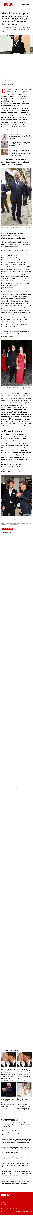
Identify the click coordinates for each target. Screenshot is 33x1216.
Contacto (3, 1204)
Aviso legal (5, 1211)
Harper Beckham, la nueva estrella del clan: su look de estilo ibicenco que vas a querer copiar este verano (16, 1183)
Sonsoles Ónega (18, 0)
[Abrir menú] (2, 4)
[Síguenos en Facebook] (5, 1208)
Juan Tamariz (11, 0)
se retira (13, 278)
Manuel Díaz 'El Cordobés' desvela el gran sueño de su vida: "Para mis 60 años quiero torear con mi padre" (24, 1073)
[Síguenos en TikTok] (11, 1208)
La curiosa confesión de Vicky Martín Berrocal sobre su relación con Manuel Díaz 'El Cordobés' (15, 334)
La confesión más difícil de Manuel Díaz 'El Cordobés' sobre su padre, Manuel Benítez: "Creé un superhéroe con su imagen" (8, 1073)
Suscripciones (5, 1201)
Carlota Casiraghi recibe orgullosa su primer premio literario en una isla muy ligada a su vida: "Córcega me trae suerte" (15, 1165)
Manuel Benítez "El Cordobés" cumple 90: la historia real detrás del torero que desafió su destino (8, 1102)
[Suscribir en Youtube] (13, 1208)
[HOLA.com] (8, 4)
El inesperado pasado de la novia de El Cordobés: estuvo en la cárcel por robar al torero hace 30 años (15, 244)
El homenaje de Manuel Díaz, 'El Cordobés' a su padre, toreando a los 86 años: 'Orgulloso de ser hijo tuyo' (15, 236)
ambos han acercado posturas (17, 103)
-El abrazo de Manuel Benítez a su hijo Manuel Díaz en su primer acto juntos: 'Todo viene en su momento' (15, 162)
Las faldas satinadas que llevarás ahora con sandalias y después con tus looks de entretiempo (20, 143)
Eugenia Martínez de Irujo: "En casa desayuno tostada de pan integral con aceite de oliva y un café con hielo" (16, 1124)
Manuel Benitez (8, 532)
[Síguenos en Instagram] (2, 1208)
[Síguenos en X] (8, 1208)
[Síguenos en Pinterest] (16, 1208)
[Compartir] (30, 80)
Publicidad (4, 1202)
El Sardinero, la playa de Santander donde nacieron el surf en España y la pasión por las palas (15, 1132)
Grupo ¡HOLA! (21, 1201)
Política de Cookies (20, 1211)
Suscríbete (25, 4)
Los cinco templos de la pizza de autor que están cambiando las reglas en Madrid (16, 1158)
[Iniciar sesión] (31, 4)
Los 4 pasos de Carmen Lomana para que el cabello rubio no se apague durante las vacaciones (20, 136)
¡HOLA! (3, 79)
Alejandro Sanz (26, 0)
